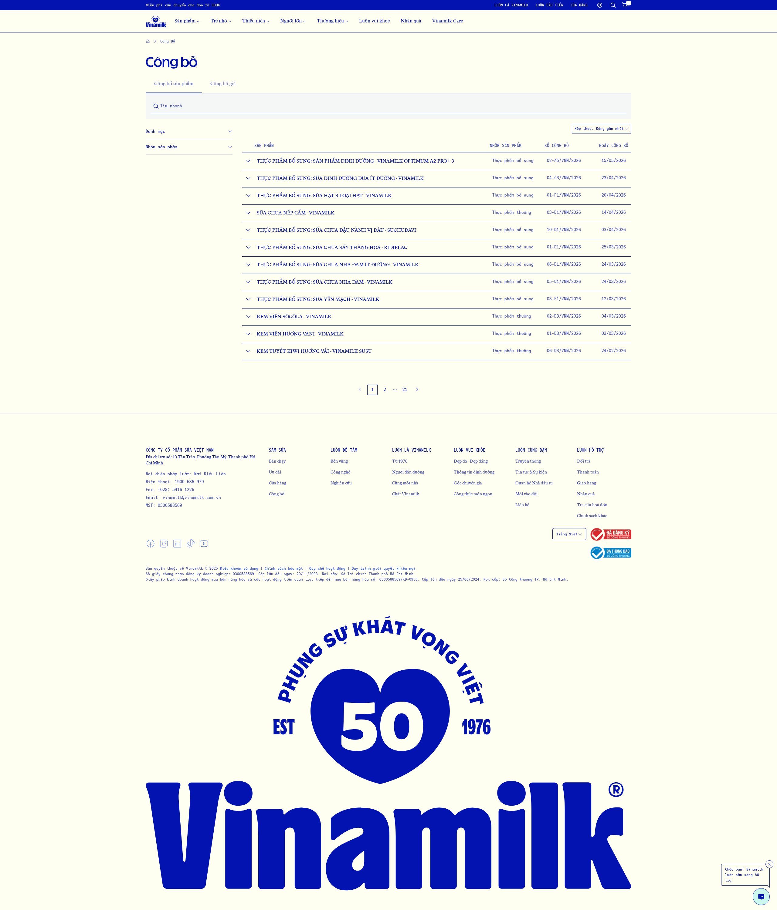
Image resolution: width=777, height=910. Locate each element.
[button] (395, 390)
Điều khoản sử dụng (239, 568)
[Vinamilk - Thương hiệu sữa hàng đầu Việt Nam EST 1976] (156, 21)
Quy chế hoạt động (327, 568)
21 (404, 389)
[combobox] (612, 129)
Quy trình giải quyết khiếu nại (384, 568)
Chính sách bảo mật (284, 568)
